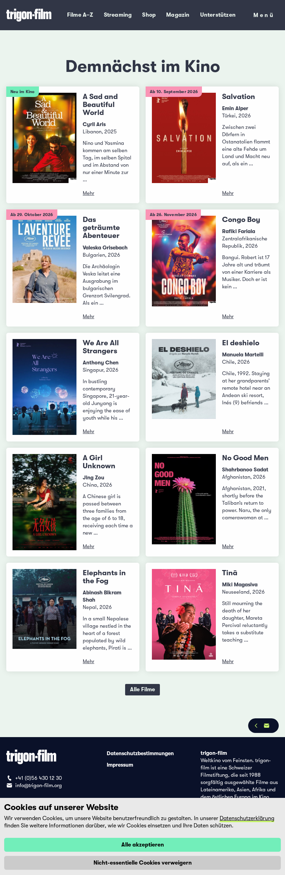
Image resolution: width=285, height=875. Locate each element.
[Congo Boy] (184, 268)
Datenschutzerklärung (247, 818)
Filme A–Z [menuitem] (80, 15)
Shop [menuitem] (149, 15)
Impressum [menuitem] (120, 764)
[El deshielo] (184, 387)
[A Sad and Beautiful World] (44, 145)
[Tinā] (184, 617)
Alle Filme (142, 689)
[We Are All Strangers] (44, 387)
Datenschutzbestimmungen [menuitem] (140, 753)
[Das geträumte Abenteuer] (44, 268)
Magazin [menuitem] (177, 15)
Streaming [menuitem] (118, 15)
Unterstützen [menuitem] (218, 15)
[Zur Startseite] (29, 15)
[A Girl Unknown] (44, 502)
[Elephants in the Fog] (44, 617)
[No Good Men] (184, 502)
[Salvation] (184, 145)
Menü (264, 16)
